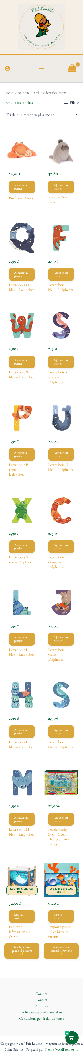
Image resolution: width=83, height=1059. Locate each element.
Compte (41, 993)
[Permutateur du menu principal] (41, 68)
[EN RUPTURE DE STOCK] (21, 880)
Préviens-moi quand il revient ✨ (21, 950)
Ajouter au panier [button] (21, 186)
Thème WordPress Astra (61, 1049)
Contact (41, 999)
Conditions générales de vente (41, 1018)
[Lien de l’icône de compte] (7, 68)
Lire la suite (18, 916)
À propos (41, 1006)
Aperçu (22, 159)
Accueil (9, 93)
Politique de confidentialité (41, 1012)
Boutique (23, 93)
